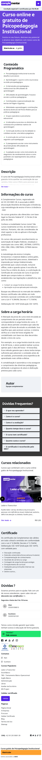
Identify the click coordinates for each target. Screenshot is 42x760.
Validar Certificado (8, 716)
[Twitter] (33, 735)
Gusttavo (7, 662)
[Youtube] (35, 735)
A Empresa (5, 711)
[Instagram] (39, 735)
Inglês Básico (6, 678)
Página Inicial (6, 708)
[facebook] (2, 641)
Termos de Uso (6, 722)
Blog (2, 719)
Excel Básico (5, 673)
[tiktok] (13, 641)
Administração (6, 681)
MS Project (5, 689)
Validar (5, 698)
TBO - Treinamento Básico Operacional (15, 675)
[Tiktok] (37, 735)
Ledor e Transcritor (8, 670)
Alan (5, 658)
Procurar (4, 713)
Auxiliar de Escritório (8, 686)
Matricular (6, 752)
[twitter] (6, 641)
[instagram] (17, 641)
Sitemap (4, 724)
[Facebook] (31, 735)
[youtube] (9, 641)
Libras (3, 684)
